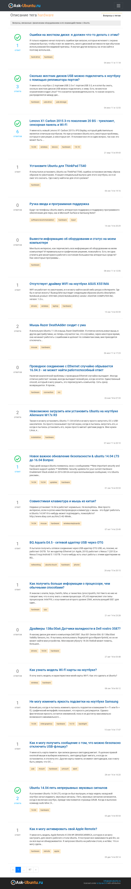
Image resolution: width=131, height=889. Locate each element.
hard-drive (35, 57)
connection (48, 392)
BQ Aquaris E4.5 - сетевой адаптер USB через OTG (66, 542)
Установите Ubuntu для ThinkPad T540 (58, 166)
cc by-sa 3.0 (102, 883)
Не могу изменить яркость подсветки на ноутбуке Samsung (74, 701)
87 (30, 869)
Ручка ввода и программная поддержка (59, 204)
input (73, 220)
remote (47, 851)
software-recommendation (42, 220)
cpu (45, 609)
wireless (44, 147)
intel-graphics (46, 724)
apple (56, 851)
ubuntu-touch (51, 565)
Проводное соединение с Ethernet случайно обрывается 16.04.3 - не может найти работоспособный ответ (71, 368)
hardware (48, 57)
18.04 (43, 651)
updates (53, 482)
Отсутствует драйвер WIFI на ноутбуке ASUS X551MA (69, 284)
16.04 (43, 482)
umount (65, 769)
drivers (34, 306)
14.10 (77, 147)
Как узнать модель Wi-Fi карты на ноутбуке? (63, 670)
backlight (83, 724)
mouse (34, 347)
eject (75, 769)
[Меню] (118, 5)
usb (32, 769)
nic (59, 392)
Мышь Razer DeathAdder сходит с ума (58, 325)
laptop (55, 306)
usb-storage (61, 102)
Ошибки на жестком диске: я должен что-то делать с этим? (74, 35)
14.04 (33, 147)
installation (36, 437)
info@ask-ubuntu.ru (112, 881)
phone (76, 565)
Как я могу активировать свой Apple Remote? (63, 829)
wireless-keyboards (72, 523)
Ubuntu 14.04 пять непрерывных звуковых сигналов (68, 788)
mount (42, 769)
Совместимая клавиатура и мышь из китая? (63, 501)
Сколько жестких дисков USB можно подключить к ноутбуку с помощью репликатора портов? (75, 78)
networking (36, 565)
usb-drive (48, 102)
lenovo (55, 147)
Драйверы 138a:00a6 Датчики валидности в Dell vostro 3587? (75, 628)
